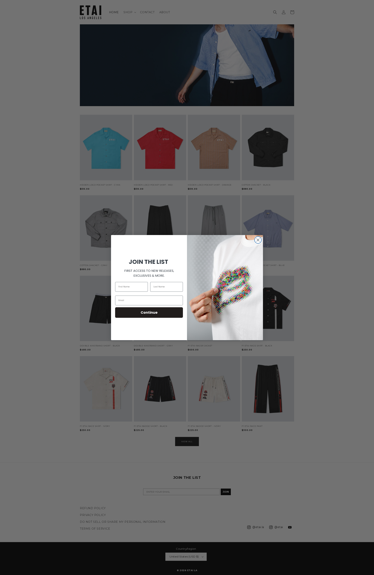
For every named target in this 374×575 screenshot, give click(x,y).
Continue (149, 312)
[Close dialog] (258, 240)
